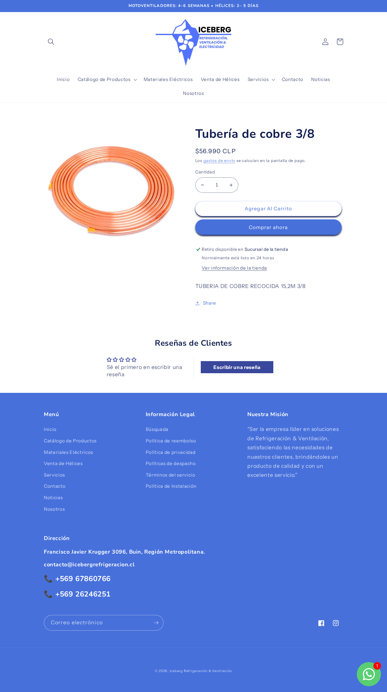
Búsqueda (157, 429)
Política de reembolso (171, 441)
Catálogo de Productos (70, 441)
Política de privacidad (171, 452)
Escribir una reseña (237, 367)
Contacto (54, 486)
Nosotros (54, 509)
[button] (51, 41)
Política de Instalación (171, 486)
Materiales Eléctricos (68, 452)
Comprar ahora (268, 227)
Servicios (54, 475)
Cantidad (205, 172)
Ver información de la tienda (234, 268)
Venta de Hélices (63, 463)
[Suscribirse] (156, 623)
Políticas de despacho (171, 463)
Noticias (53, 497)
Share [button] (209, 303)
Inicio (50, 429)
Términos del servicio (170, 475)
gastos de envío (219, 160)
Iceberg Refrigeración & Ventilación (201, 671)
